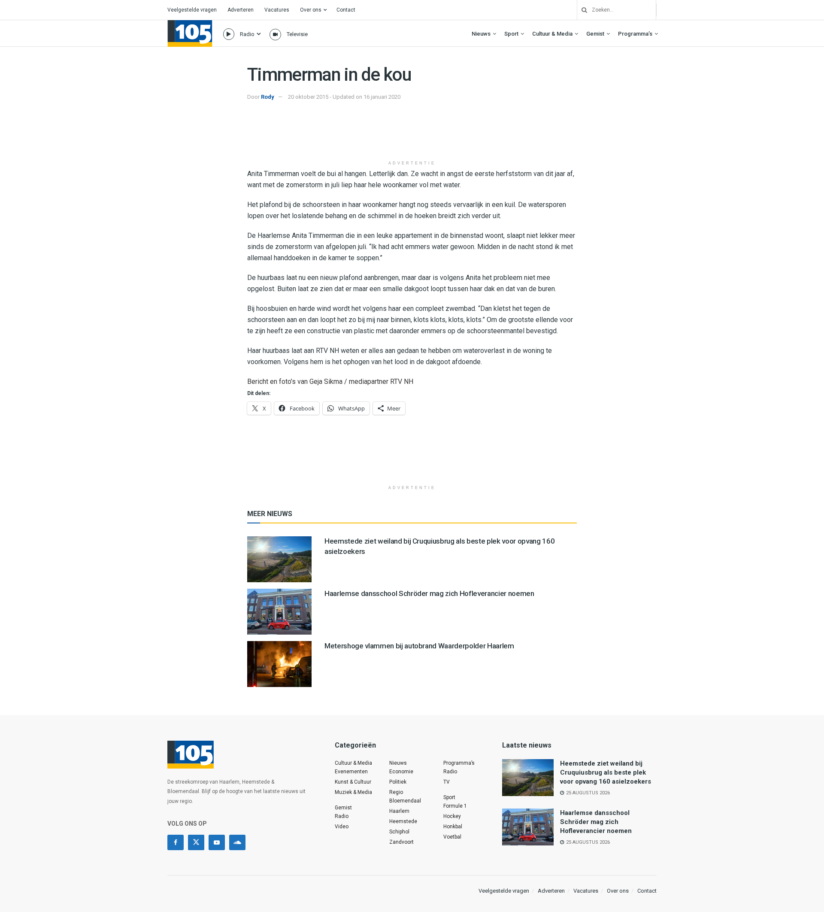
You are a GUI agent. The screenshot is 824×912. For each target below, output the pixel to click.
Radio (247, 34)
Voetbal (452, 837)
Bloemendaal (405, 801)
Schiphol (399, 832)
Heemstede (403, 821)
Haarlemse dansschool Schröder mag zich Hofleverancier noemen (429, 593)
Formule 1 (455, 806)
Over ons (310, 10)
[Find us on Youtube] (217, 842)
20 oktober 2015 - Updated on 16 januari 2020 (344, 97)
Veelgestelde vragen (192, 10)
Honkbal (452, 827)
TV (446, 782)
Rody (267, 97)
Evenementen (351, 772)
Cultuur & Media (552, 33)
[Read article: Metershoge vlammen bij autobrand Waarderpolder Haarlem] (279, 664)
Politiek (397, 782)
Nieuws (481, 33)
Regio (396, 792)
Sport (511, 33)
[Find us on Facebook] (175, 842)
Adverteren (240, 10)
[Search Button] (581, 10)
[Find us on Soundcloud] (237, 842)
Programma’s (635, 33)
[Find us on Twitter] (196, 842)
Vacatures (276, 10)
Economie (401, 772)
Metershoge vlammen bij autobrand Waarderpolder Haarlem (419, 645)
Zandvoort (401, 842)
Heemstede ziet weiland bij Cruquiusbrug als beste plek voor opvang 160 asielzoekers (605, 772)
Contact (345, 10)
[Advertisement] (412, 134)
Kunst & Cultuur (353, 782)
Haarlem (399, 811)
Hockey (452, 816)
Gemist (595, 33)
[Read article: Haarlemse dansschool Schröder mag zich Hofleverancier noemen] (279, 612)
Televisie (297, 34)
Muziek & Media (353, 792)
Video (341, 827)
